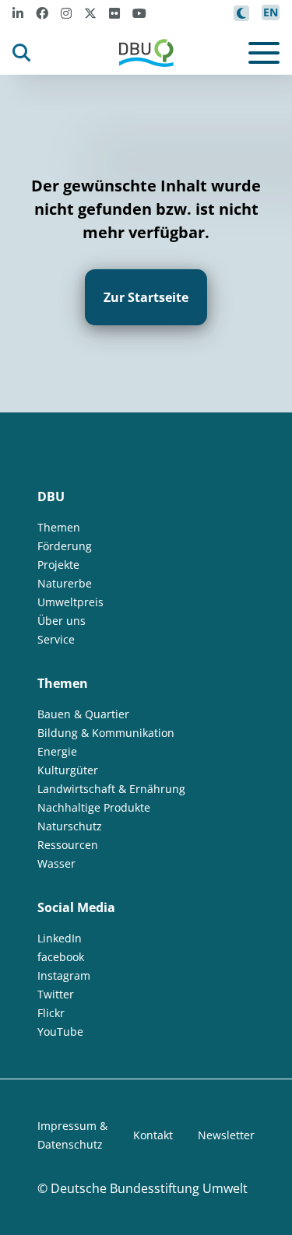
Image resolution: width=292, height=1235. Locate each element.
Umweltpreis (70, 602)
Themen (58, 527)
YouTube (60, 1031)
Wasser (56, 863)
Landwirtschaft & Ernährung (111, 788)
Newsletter (226, 1135)
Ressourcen (67, 844)
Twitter (55, 994)
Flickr (51, 1012)
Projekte (58, 564)
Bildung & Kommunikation (105, 732)
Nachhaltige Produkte (93, 807)
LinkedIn (59, 938)
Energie (57, 751)
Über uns (61, 620)
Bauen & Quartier (83, 714)
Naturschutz (69, 826)
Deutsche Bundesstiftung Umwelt (149, 1188)
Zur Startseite (146, 297)
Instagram (63, 975)
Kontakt (153, 1135)
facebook (60, 956)
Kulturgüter (67, 770)
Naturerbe (64, 583)
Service (56, 639)
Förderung (64, 546)
